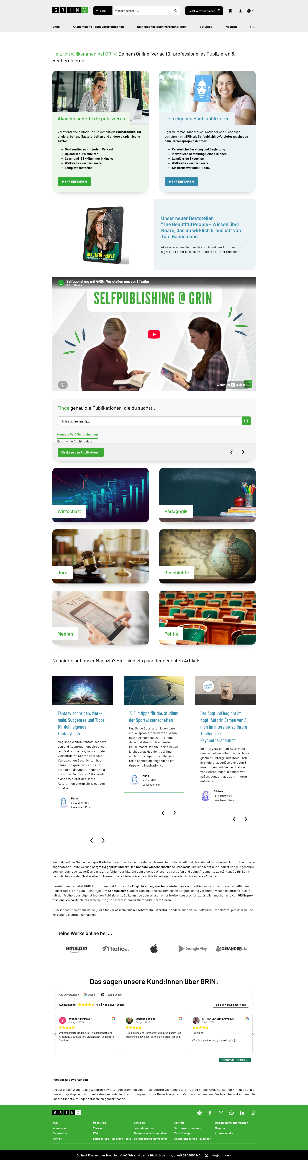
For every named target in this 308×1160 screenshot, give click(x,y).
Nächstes (243, 452)
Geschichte (176, 572)
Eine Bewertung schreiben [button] (231, 1004)
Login (241, 10)
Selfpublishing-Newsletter (150, 1138)
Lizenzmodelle (224, 1133)
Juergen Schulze (78, 1018)
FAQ (253, 26)
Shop (56, 26)
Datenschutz (60, 1133)
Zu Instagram (253, 1115)
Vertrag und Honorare (187, 1128)
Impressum (59, 1128)
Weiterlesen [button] (198, 1049)
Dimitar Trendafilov (213, 1018)
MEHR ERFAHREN (74, 182)
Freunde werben (144, 1128)
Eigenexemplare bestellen (150, 1133)
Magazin (231, 26)
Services (206, 26)
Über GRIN (99, 1122)
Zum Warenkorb (230, 10)
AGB (55, 1122)
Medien (65, 634)
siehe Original (159, 1040)
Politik (171, 634)
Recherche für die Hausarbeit (192, 1138)
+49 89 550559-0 (188, 1155)
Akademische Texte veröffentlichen (98, 26)
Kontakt (57, 1138)
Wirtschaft (69, 511)
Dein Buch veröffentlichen (231, 1122)
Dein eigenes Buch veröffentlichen (162, 26)
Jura (62, 572)
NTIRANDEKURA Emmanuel (152, 1018)
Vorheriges (231, 452)
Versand (98, 1128)
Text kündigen (183, 1133)
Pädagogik (176, 511)
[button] (90, 994)
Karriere (179, 1122)
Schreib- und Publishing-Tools (112, 1138)
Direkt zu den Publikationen (80, 452)
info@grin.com (221, 1155)
